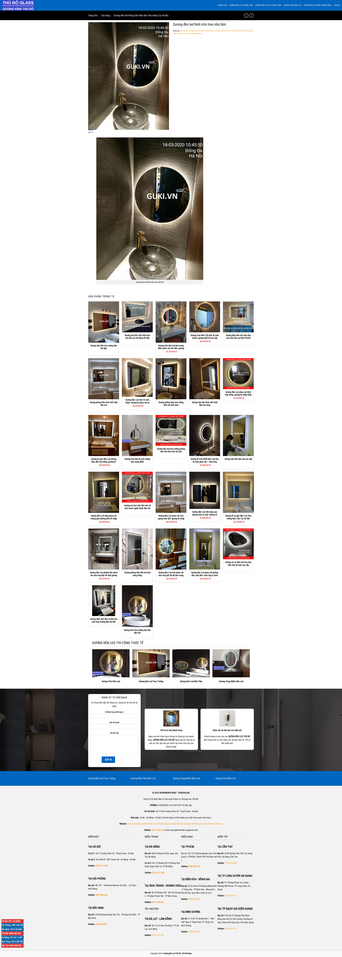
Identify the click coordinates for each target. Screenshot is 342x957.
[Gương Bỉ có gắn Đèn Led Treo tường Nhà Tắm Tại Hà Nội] (238, 492)
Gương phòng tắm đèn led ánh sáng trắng (137, 574)
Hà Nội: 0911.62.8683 (11, 921)
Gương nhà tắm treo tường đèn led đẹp (103, 347)
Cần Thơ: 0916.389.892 (12, 945)
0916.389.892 (158, 902)
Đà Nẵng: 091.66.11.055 (12, 937)
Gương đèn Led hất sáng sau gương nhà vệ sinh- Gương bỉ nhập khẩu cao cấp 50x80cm (204, 515)
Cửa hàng (105, 15)
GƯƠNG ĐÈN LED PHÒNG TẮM (241, 5)
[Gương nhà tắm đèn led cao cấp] (238, 435)
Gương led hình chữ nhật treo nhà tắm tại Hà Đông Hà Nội (137, 336)
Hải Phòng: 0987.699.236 (12, 925)
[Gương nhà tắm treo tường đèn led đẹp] (103, 321)
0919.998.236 (231, 895)
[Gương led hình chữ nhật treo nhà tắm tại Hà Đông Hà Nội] (137, 316)
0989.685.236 (194, 866)
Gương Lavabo (168, 823)
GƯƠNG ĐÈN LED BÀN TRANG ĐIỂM (317, 5)
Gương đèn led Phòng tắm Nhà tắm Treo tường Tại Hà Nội (141, 15)
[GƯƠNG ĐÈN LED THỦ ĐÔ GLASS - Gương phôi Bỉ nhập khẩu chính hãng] (20, 5)
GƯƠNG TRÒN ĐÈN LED (292, 5)
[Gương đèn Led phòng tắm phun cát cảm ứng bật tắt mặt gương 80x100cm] (103, 549)
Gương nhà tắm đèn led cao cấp (238, 459)
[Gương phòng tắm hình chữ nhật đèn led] (103, 378)
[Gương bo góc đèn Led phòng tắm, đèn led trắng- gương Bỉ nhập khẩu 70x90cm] (103, 435)
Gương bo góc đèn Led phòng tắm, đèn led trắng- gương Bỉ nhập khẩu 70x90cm (103, 462)
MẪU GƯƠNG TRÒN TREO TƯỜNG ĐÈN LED (188, 34)
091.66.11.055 (102, 865)
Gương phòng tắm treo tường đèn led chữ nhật (171, 403)
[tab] (90, 132)
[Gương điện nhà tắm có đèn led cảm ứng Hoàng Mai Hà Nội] (103, 600)
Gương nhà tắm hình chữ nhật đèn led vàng (204, 403)
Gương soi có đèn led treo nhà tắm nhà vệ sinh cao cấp (238, 563)
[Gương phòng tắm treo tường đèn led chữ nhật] (171, 378)
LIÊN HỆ (337, 5)
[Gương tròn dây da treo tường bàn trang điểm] (137, 435)
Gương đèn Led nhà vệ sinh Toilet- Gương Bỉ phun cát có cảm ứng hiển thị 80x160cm (137, 403)
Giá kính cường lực (184, 823)
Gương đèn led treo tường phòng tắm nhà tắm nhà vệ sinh (171, 450)
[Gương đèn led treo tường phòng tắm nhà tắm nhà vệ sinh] (171, 430)
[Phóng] (91, 126)
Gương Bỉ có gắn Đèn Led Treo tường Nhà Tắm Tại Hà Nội (238, 517)
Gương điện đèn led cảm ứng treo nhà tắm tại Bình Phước (238, 336)
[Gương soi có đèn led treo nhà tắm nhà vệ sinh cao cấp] (238, 544)
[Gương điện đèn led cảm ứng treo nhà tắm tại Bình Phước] (238, 316)
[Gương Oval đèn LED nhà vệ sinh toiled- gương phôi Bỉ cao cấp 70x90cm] (204, 316)
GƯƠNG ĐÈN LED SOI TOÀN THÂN (268, 5)
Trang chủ (93, 15)
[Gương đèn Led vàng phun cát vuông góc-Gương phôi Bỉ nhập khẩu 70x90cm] (103, 492)
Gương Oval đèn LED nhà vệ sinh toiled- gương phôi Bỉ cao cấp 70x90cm (205, 338)
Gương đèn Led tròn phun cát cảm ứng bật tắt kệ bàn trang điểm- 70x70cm (171, 575)
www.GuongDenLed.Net (137, 823)
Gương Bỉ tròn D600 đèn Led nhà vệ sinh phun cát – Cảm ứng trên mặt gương (205, 462)
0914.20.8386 (231, 863)
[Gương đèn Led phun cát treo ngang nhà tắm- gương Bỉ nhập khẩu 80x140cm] (171, 492)
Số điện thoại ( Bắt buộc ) (114, 712)
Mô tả (90, 132)
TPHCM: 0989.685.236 (11, 933)
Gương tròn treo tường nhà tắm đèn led (137, 631)
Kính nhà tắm (155, 823)
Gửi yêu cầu (114, 733)
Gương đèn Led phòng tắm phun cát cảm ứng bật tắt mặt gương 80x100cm (104, 575)
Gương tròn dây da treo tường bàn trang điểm (137, 460)
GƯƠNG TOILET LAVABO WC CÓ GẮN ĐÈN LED (236, 31)
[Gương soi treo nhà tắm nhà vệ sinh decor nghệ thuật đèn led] (137, 487)
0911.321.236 (158, 935)
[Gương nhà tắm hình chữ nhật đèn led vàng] (204, 378)
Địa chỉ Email (114, 722)
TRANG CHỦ (222, 5)
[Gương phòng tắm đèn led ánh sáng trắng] (137, 549)
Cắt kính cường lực (215, 823)
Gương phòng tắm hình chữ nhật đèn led (104, 403)
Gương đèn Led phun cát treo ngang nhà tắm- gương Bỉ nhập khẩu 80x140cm (171, 518)
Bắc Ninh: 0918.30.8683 (12, 929)
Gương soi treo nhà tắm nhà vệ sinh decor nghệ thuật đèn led (137, 507)
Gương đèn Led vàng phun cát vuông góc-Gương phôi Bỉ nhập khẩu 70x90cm (104, 518)
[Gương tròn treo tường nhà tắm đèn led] (137, 606)
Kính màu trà (199, 823)
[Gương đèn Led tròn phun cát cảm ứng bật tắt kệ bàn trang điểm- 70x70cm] (171, 549)
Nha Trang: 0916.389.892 (12, 941)
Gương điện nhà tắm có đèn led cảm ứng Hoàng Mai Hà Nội (103, 620)
